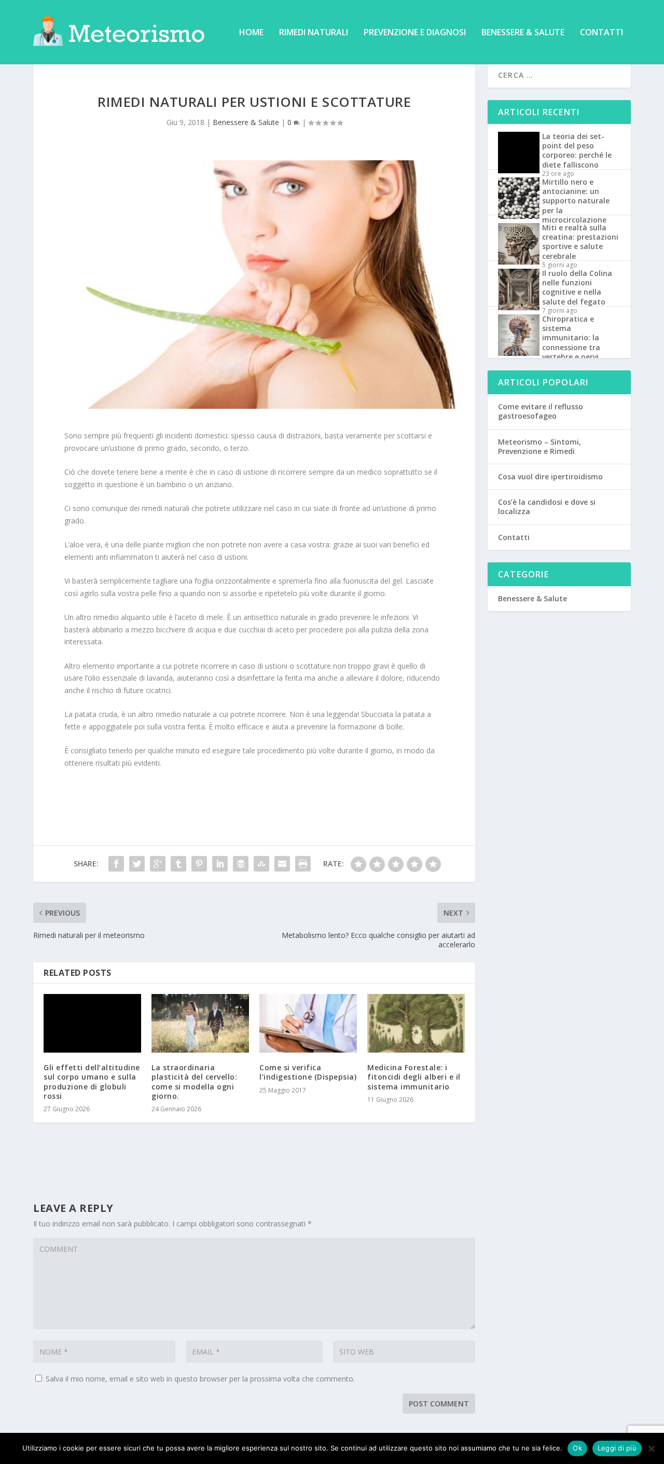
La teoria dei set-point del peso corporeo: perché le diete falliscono (577, 150)
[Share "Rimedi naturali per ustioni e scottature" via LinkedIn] (220, 863)
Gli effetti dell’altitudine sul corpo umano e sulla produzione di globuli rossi (92, 1081)
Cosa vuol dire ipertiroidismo (550, 476)
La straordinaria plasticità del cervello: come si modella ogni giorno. (194, 1081)
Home (251, 33)
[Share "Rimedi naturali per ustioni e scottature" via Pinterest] (199, 863)
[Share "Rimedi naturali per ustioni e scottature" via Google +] (157, 863)
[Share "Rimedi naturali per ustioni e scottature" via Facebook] (116, 863)
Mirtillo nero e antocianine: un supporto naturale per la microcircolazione (576, 201)
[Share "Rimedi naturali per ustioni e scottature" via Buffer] (240, 863)
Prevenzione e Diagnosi (415, 33)
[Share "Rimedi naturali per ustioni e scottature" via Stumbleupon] (261, 863)
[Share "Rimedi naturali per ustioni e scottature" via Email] (282, 863)
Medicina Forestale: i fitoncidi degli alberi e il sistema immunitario (414, 1076)
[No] (651, 1448)
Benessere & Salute (522, 33)
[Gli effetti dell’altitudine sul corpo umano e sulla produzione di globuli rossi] (92, 1023)
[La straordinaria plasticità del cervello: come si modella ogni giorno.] (200, 1023)
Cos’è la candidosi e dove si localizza (547, 506)
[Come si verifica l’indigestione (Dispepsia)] (308, 1023)
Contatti (601, 33)
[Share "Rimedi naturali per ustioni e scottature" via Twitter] (137, 863)
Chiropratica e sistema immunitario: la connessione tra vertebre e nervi (571, 338)
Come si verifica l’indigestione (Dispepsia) (307, 1072)
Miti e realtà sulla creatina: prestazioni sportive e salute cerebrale (580, 242)
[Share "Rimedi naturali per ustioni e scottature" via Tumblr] (178, 863)
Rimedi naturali (313, 33)
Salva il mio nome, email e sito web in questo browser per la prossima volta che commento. (200, 1379)
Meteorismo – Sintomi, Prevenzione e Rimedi (539, 446)
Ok (577, 1448)
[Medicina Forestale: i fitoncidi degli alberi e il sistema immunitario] (416, 1023)
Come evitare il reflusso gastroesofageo (540, 411)
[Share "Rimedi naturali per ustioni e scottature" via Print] (303, 863)
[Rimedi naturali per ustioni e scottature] (254, 284)
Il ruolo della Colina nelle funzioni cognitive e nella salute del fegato (577, 287)
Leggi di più (617, 1448)
